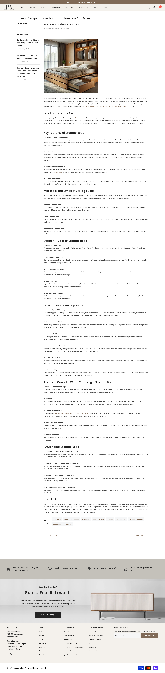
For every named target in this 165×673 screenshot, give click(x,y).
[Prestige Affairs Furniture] (82, 601)
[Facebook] (7, 654)
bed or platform (80, 118)
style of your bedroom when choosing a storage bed (71, 413)
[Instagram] (11, 654)
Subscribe (149, 635)
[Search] (149, 7)
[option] (82, 2)
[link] (63, 568)
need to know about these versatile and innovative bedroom (105, 106)
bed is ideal (58, 172)
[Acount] (154, 7)
